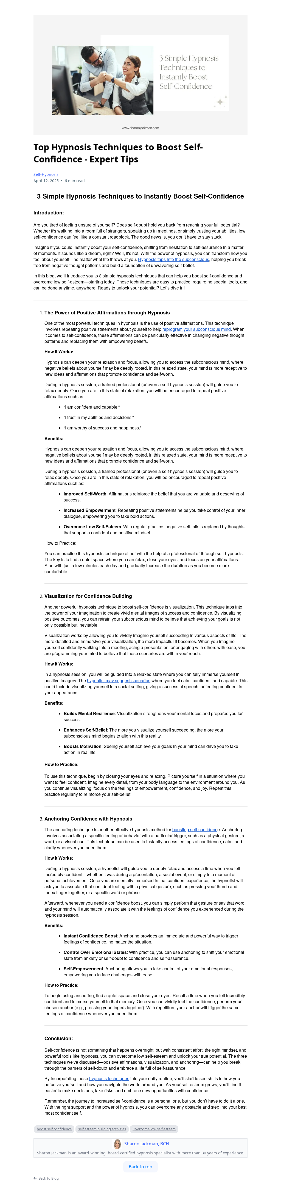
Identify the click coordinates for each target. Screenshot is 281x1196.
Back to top (140, 1167)
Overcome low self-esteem (154, 1128)
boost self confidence (54, 1128)
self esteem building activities (102, 1128)
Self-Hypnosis (45, 174)
